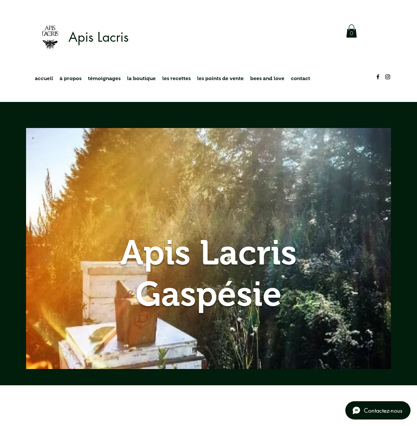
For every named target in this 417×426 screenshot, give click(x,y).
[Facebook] (378, 77)
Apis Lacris (98, 37)
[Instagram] (387, 77)
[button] (351, 31)
